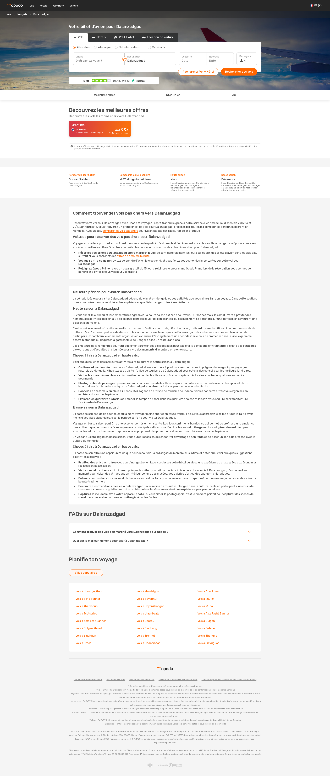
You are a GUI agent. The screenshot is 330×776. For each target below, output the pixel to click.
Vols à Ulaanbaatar (149, 613)
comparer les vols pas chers (120, 230)
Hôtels (43, 5)
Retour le (214, 56)
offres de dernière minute (133, 256)
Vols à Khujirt (205, 598)
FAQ (233, 95)
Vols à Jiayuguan (208, 643)
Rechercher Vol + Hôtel (198, 71)
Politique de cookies (116, 680)
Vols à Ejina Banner (88, 598)
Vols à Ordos (83, 643)
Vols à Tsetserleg (86, 613)
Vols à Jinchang (147, 628)
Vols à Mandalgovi (148, 591)
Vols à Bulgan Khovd (89, 628)
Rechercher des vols (239, 71)
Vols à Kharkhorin (87, 606)
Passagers (245, 56)
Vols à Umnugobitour (89, 591)
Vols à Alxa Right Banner (213, 613)
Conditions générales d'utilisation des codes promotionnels (229, 680)
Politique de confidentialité (142, 680)
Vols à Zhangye (207, 635)
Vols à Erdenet (206, 628)
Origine (79, 56)
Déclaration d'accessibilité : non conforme (178, 680)
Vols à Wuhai (205, 606)
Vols (32, 5)
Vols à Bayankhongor (150, 606)
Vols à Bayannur (147, 598)
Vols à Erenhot (146, 635)
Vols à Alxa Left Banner (91, 621)
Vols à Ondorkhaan (149, 643)
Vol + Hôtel (58, 5)
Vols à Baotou (145, 621)
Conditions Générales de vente (88, 680)
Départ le (187, 56)
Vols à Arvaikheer (208, 591)
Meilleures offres (104, 95)
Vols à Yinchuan (86, 635)
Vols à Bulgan (206, 621)
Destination (133, 56)
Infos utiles (173, 95)
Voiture (74, 5)
